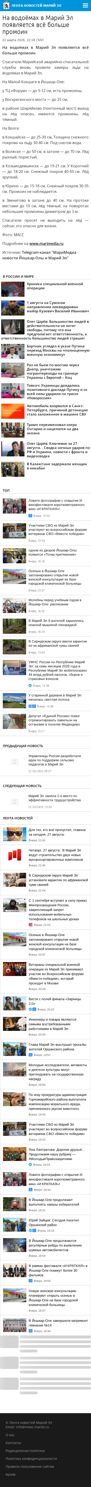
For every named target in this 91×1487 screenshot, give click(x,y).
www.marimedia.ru (46, 243)
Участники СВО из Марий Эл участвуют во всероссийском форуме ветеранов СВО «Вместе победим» (57, 530)
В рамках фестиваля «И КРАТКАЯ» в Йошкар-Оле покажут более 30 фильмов (58, 1270)
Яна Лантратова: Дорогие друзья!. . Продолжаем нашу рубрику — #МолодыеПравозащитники (57, 1154)
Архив (10, 1474)
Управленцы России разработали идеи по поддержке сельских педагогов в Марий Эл (54, 760)
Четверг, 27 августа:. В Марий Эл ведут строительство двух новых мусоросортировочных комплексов (56, 854)
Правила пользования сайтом (30, 1466)
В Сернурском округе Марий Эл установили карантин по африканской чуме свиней (58, 880)
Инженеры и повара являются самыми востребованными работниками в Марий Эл (52, 1024)
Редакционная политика (25, 1450)
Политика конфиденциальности (31, 1458)
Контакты (13, 1443)
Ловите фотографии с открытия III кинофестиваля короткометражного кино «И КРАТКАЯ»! (56, 505)
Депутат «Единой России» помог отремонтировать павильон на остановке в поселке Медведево (54, 720)
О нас (10, 1435)
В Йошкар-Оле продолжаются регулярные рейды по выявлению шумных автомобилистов (55, 1245)
